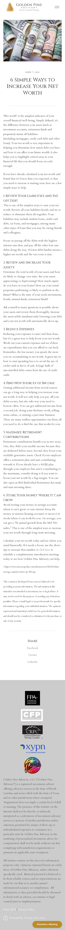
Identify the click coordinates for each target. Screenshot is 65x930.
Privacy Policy (26, 909)
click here (44, 550)
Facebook (32, 648)
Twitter (32, 655)
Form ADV (9, 909)
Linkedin (32, 662)
